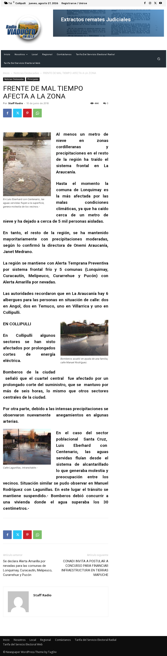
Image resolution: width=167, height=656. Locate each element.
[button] (159, 59)
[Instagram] (150, 3)
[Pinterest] (27, 113)
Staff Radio (15, 103)
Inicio (6, 73)
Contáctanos (63, 640)
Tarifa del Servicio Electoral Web (23, 644)
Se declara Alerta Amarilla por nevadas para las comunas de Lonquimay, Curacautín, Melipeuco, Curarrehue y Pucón (27, 568)
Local (33, 640)
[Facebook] (144, 3)
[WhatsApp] (37, 113)
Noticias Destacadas (26, 73)
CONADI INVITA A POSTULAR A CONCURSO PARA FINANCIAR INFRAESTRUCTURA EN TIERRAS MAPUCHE (84, 568)
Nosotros (19, 640)
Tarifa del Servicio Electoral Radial (95, 640)
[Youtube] (160, 3)
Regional (45, 640)
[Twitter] (155, 3)
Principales (32, 79)
